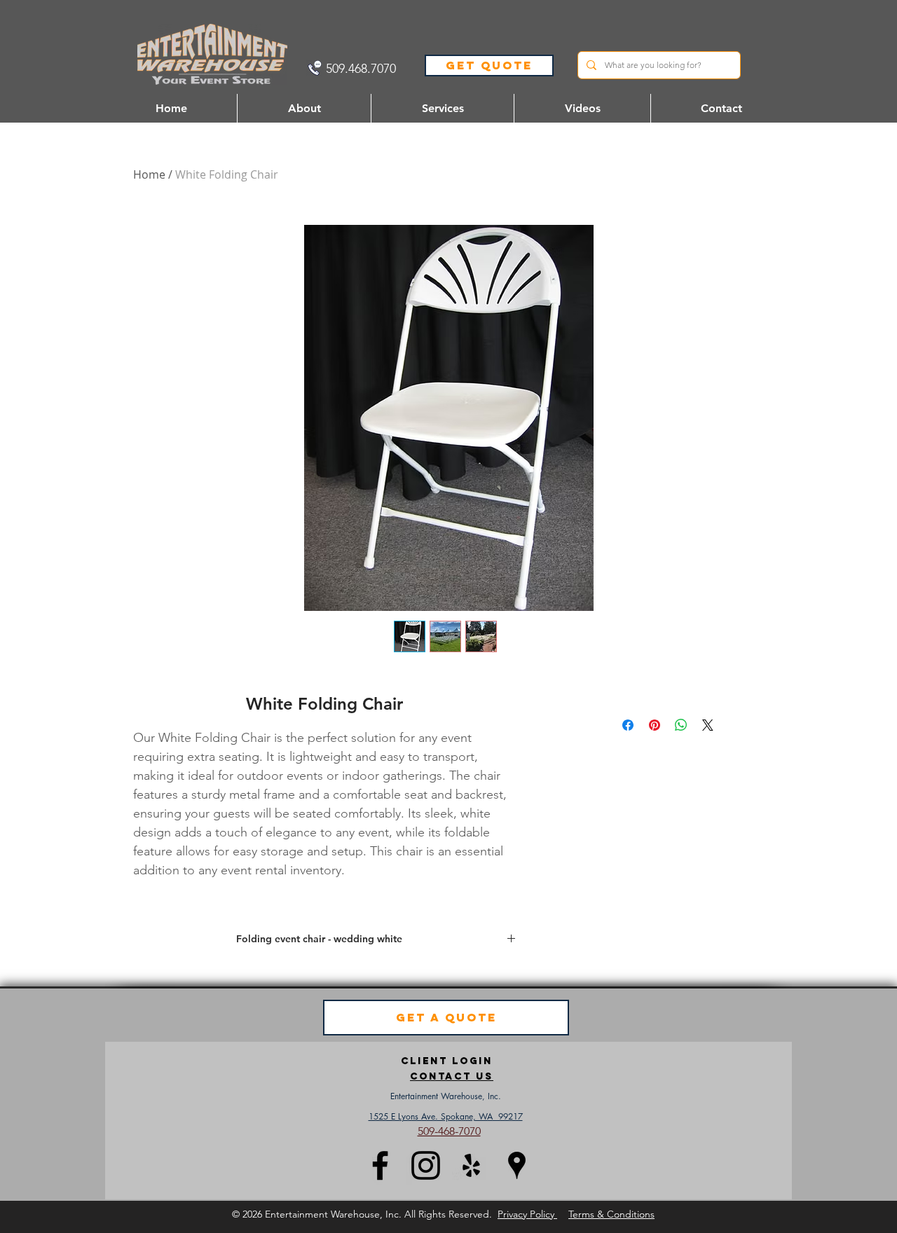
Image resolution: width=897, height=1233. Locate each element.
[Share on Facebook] (627, 725)
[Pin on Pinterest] (654, 725)
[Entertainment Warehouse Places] (517, 1165)
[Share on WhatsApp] (681, 725)
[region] (452, 1076)
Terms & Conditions (611, 1214)
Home (149, 174)
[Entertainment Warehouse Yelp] (471, 1165)
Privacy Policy (527, 1214)
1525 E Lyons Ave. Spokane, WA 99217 (446, 1116)
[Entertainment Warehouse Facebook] (380, 1165)
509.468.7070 (361, 68)
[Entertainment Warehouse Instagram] (425, 1165)
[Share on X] (707, 725)
